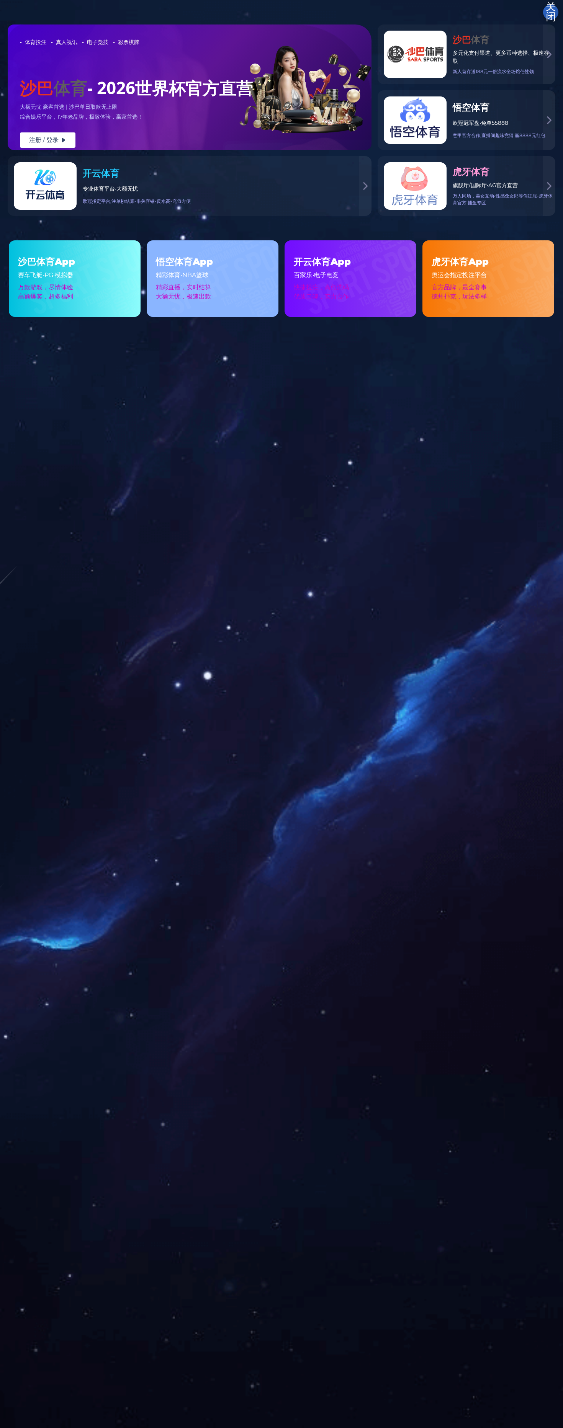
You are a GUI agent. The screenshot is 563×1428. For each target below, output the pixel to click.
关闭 (551, 12)
